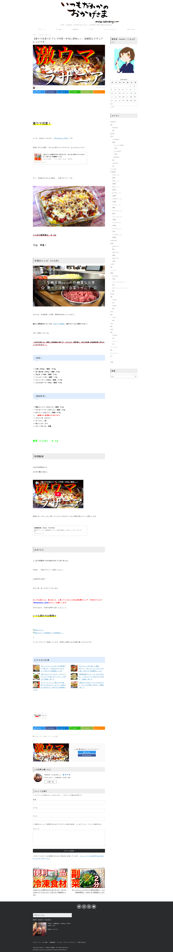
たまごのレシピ (117, 216)
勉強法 (112, 294)
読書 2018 (115, 252)
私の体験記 (117, 151)
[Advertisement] (69, 105)
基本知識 (115, 163)
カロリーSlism (59, 324)
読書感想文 (113, 240)
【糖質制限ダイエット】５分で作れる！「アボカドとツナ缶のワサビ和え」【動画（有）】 (91, 676)
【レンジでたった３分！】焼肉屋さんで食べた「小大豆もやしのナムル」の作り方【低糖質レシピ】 (53, 668)
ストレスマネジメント (119, 282)
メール (35, 808)
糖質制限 (113, 122)
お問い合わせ (131, 29)
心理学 (112, 264)
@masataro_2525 (61, 138)
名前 (34, 799)
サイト (35, 816)
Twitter (87, 752)
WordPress (63, 949)
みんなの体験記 (119, 145)
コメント (36, 829)
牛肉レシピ (115, 175)
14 (127, 93)
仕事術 (114, 300)
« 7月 (112, 107)
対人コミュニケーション (120, 288)
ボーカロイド (114, 353)
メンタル (91, 29)
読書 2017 (115, 246)
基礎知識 (115, 127)
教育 (111, 312)
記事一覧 (50, 782)
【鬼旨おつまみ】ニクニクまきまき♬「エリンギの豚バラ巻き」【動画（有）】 (91, 684)
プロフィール (42, 29)
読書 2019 (115, 258)
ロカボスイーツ (117, 228)
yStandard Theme (38, 949)
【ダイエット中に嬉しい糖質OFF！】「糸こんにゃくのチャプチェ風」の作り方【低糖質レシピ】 (91, 668)
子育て (114, 317)
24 (112, 100)
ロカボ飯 (58, 29)
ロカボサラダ (116, 222)
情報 (111, 329)
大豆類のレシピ (117, 199)
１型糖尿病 (75, 29)
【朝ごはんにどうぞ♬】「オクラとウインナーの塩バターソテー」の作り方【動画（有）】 (53, 676)
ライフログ (113, 347)
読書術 (114, 306)
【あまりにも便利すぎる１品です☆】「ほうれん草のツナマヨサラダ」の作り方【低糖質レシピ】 (49, 892)
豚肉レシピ (115, 181)
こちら (54, 929)
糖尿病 (112, 133)
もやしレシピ (116, 205)
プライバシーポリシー (110, 29)
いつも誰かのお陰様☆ (49, 947)
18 (116, 97)
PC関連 (114, 335)
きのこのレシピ (117, 211)
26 (120, 100)
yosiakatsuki (49, 949)
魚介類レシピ (116, 193)
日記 (111, 323)
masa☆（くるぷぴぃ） (41, 87)
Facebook (87, 755)
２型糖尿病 (115, 157)
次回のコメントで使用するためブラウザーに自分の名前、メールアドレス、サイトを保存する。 (69, 824)
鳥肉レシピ (115, 187)
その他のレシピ (117, 234)
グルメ (114, 341)
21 (127, 97)
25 (116, 100)
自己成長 (115, 276)
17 (112, 97)
